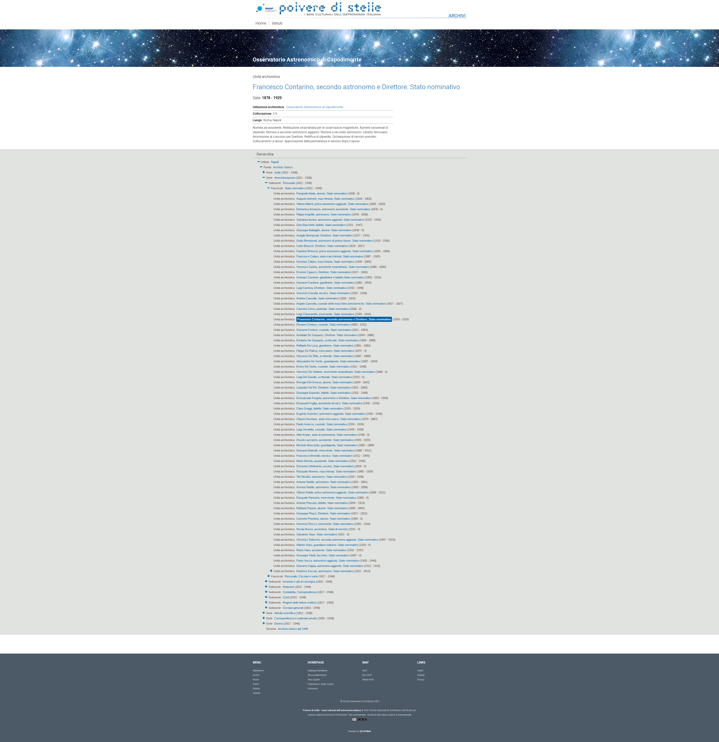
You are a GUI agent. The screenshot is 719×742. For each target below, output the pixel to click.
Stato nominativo (295, 188)
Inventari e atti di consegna (299, 581)
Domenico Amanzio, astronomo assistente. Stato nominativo (333, 209)
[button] (258, 161)
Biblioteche (258, 670)
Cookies (421, 675)
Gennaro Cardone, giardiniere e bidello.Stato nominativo (330, 277)
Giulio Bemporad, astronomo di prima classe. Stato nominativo (334, 240)
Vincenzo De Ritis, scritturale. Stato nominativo (325, 356)
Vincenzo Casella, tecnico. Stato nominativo (323, 293)
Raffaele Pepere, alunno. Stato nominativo (322, 508)
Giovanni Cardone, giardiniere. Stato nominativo (325, 282)
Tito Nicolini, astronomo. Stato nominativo (321, 476)
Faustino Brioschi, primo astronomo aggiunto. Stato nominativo (334, 251)
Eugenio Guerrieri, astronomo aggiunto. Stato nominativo (330, 413)
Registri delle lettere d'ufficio (300, 602)
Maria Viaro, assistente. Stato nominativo (321, 550)
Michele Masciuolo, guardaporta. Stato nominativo (326, 445)
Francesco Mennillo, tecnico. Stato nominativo (324, 455)
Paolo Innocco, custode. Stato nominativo (321, 424)
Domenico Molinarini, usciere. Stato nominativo (325, 466)
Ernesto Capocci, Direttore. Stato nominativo (323, 272)
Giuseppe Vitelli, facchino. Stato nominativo (322, 555)
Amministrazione (284, 177)
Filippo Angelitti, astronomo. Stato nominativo (323, 214)
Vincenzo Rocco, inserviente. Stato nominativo (324, 523)
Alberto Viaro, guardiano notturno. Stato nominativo (327, 544)
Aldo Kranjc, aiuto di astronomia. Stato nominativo (326, 434)
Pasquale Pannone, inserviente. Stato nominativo (326, 497)
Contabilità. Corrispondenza (299, 592)
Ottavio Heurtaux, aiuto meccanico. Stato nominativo (328, 419)
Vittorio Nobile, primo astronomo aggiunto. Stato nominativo (332, 492)
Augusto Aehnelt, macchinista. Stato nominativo (325, 198)
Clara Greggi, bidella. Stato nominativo (319, 408)
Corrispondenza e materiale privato (295, 618)
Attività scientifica (284, 613)
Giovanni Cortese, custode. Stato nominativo (323, 329)
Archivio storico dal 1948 (293, 628)
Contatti (257, 693)
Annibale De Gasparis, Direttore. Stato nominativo (326, 335)
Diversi (278, 623)
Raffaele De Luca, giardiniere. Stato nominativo (325, 345)
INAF (364, 670)
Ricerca (256, 688)
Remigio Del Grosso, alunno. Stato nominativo (324, 382)
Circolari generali (293, 607)
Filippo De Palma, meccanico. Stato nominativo (325, 350)
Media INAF (368, 679)
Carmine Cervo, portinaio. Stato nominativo (322, 308)
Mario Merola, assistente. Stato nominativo (322, 461)
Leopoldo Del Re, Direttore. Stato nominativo (323, 387)
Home (261, 23)
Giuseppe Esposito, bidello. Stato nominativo (323, 392)
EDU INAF (367, 675)
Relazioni (288, 586)
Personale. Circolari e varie (301, 576)
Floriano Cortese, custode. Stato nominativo (323, 324)
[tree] (337, 395)
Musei (256, 679)
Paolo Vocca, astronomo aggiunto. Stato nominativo (327, 560)
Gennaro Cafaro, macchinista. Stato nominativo (325, 261)
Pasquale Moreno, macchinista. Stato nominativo (326, 471)
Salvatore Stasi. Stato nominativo (316, 534)
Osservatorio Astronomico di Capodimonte (314, 107)
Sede (277, 172)
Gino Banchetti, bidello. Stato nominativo (320, 224)
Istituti (277, 23)
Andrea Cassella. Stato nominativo (317, 298)
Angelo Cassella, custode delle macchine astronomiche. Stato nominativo (341, 303)
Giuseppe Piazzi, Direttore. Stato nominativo (323, 513)
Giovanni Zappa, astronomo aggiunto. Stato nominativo (329, 565)
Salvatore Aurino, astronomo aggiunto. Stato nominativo (330, 219)
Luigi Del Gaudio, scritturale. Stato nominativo (324, 377)
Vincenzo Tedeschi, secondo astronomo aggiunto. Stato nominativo (337, 539)
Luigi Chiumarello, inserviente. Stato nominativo (325, 314)
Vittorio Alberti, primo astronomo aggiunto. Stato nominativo (332, 203)
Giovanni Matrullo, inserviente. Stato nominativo (325, 450)
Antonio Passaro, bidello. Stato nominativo (322, 502)
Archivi (256, 675)
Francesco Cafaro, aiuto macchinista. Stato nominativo (329, 256)
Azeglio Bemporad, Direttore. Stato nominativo (324, 235)
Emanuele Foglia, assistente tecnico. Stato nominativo (329, 403)
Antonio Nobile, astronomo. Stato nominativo (323, 481)
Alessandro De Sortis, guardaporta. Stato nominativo (328, 361)
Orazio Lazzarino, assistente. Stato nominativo (324, 440)
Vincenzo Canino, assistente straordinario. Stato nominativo (332, 266)
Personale (289, 183)
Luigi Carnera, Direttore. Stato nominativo (321, 287)
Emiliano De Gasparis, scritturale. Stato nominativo (327, 340)
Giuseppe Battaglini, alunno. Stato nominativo (323, 230)
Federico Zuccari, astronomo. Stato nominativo (325, 571)
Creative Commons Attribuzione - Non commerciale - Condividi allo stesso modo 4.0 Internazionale (363, 715)
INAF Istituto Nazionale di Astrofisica (382, 710)
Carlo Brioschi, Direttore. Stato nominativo (322, 245)
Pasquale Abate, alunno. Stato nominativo (321, 193)
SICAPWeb (365, 731)
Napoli (275, 162)
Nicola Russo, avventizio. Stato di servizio (322, 529)
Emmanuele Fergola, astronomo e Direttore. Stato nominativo (333, 398)
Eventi (256, 684)
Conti (286, 597)
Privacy (420, 679)
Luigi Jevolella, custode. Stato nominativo (321, 429)
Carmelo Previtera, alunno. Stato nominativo (323, 518)
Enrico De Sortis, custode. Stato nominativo (323, 366)
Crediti (420, 670)
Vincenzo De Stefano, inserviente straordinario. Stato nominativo (335, 371)
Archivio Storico (282, 167)
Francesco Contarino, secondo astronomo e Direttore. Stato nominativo (344, 319)
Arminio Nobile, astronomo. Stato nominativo (323, 487)
